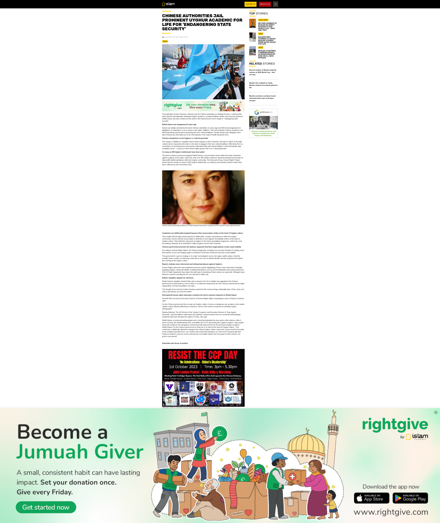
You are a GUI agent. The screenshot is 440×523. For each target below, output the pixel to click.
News (165, 41)
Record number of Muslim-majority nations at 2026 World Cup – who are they (267, 26)
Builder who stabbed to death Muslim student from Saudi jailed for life (267, 40)
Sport (265, 20)
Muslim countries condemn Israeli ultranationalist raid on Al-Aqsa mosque (267, 54)
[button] (436, 412)
